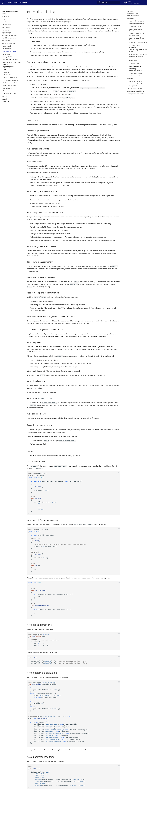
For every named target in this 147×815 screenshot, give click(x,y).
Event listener (7, 91)
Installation (5, 16)
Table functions (7, 75)
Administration (6, 24)
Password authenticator (10, 80)
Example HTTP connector (10, 57)
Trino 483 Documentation (10, 11)
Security (4, 22)
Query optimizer (6, 27)
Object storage (6, 32)
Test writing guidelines (9, 51)
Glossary (4, 96)
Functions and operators (9, 35)
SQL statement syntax (8, 43)
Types (4, 69)
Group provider (7, 88)
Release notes (6, 102)
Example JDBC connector (10, 59)
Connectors (5, 30)
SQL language (6, 40)
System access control (10, 77)
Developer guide (6, 46)
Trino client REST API (9, 93)
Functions (6, 72)
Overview (4, 14)
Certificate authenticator (10, 83)
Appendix (4, 99)
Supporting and (12, 63)
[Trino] (2, 2)
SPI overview (7, 49)
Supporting (8, 67)
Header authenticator (9, 85)
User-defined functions (9, 38)
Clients (4, 19)
